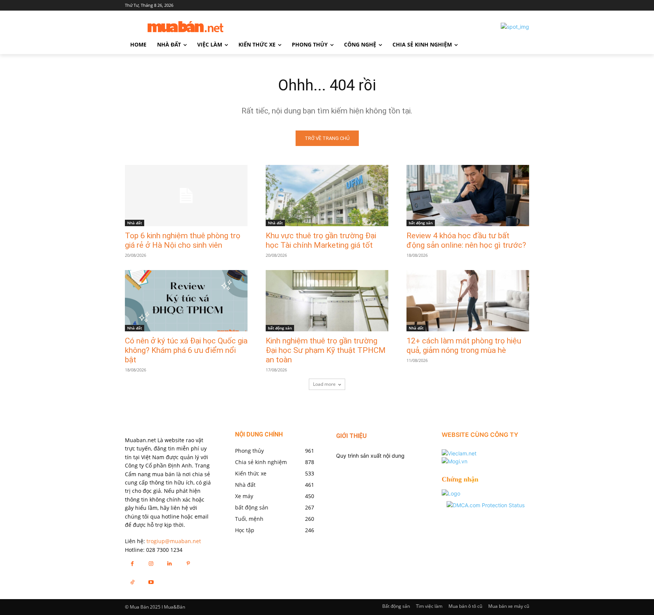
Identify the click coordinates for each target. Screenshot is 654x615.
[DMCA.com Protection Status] (486, 505)
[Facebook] (132, 563)
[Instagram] (150, 563)
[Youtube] (150, 582)
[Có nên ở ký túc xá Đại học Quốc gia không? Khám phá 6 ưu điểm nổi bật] (186, 300)
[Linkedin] (169, 563)
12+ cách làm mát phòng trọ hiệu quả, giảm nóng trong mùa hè (463, 345)
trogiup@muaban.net (173, 541)
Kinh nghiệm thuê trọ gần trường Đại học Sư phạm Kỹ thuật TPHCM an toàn (326, 350)
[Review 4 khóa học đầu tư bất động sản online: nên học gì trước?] (467, 195)
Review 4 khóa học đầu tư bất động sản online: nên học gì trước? (466, 240)
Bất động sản (396, 606)
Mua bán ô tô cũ (465, 606)
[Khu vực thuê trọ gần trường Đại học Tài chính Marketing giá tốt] (327, 195)
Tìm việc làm (429, 606)
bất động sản (421, 222)
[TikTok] (132, 582)
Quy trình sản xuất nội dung (370, 455)
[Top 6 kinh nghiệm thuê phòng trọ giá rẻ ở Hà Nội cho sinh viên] (186, 195)
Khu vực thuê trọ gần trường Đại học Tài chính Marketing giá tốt (321, 240)
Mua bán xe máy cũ (508, 606)
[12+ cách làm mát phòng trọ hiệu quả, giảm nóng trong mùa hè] (467, 300)
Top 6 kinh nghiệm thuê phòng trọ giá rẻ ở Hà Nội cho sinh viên (182, 240)
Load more (324, 384)
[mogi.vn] (454, 461)
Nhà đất (134, 222)
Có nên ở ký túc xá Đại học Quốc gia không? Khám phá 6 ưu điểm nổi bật (186, 350)
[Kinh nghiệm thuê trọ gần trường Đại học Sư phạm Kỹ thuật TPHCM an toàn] (327, 300)
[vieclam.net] (459, 453)
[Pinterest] (188, 563)
